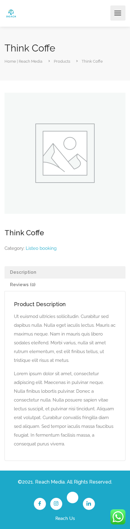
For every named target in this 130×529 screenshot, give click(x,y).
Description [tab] (23, 272)
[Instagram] (56, 504)
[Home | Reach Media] (11, 13)
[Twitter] (73, 497)
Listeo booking (41, 248)
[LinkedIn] (89, 504)
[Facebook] (40, 504)
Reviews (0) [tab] (22, 284)
